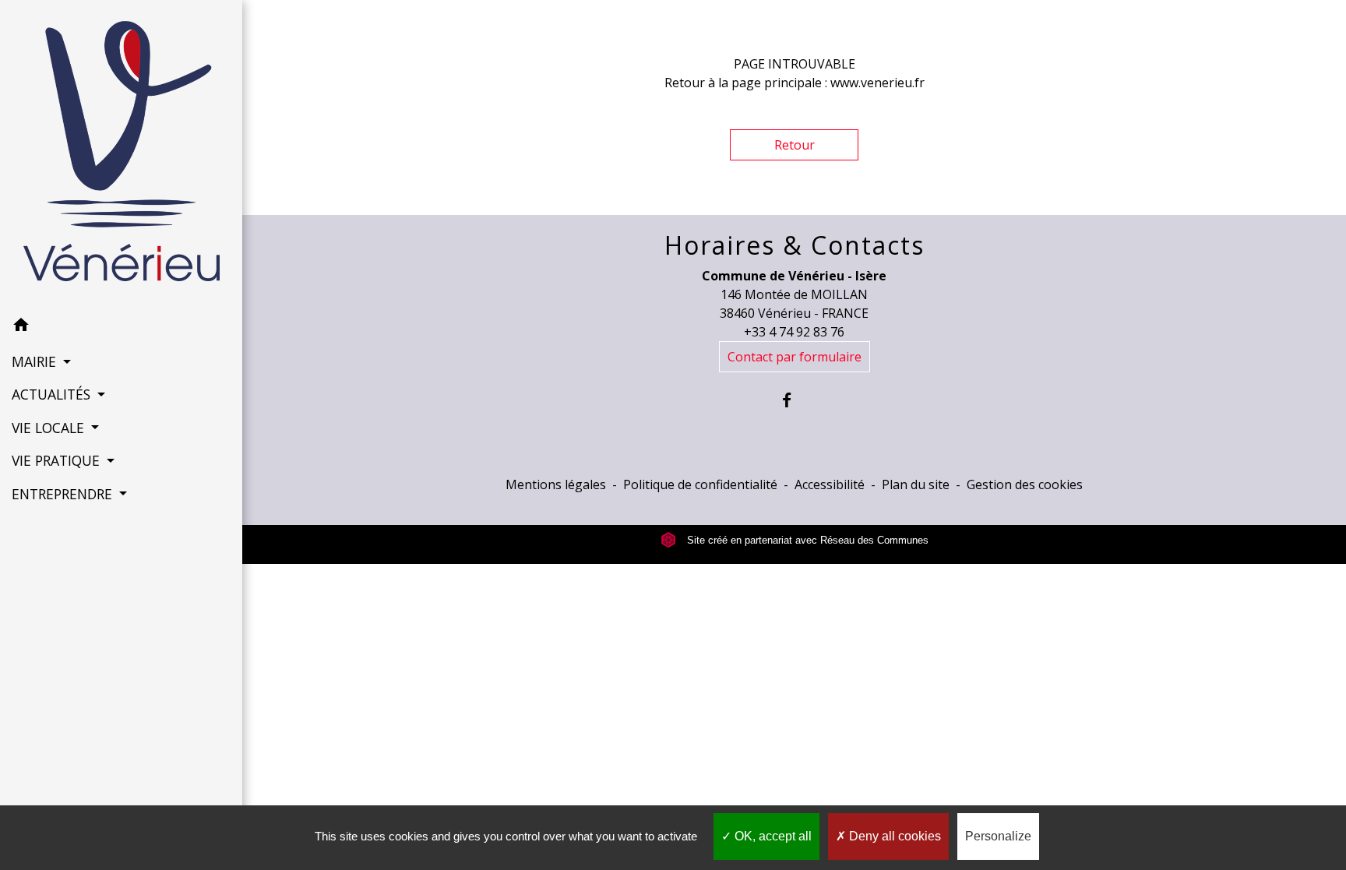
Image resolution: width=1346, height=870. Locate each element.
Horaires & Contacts (794, 245)
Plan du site (916, 484)
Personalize (998, 836)
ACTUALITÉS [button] (53, 394)
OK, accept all (771, 836)
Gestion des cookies (1025, 484)
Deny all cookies (893, 836)
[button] (121, 327)
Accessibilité (830, 484)
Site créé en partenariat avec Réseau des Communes (806, 540)
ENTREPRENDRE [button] (64, 493)
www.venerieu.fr (877, 82)
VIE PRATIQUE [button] (58, 460)
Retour (794, 144)
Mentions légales (556, 484)
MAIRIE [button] (36, 361)
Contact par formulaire (795, 356)
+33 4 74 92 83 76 (794, 331)
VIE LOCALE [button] (50, 427)
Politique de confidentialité (700, 484)
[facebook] (794, 400)
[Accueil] (121, 154)
